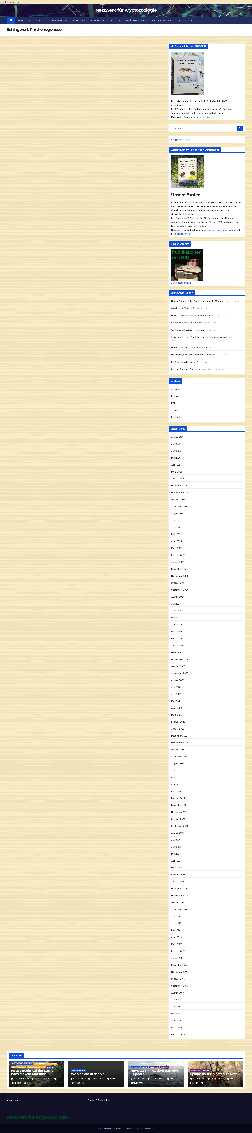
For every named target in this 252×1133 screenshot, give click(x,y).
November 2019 (179, 972)
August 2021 (177, 833)
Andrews (175, 389)
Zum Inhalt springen (10, 2)
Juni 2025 (176, 527)
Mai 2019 (175, 1013)
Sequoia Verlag (184, 234)
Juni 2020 (176, 923)
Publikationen (161, 20)
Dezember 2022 (179, 735)
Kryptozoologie (28, 20)
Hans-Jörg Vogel (43, 1079)
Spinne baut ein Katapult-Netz (186, 322)
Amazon (211, 230)
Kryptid (174, 396)
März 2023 (176, 715)
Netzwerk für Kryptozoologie (126, 10)
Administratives (78, 1070)
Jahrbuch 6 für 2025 (199, 117)
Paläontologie (135, 20)
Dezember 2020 (179, 888)
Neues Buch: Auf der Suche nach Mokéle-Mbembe (197, 301)
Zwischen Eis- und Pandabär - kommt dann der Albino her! (201, 337)
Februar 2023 (178, 722)
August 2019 (177, 992)
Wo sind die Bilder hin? (182, 308)
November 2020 (179, 895)
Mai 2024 (176, 617)
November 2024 (179, 576)
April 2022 (176, 784)
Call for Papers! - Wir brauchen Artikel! (191, 369)
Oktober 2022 (178, 749)
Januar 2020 (177, 958)
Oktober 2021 (178, 819)
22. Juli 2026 (139, 1079)
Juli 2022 (175, 770)
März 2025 (176, 548)
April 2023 (176, 708)
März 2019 (176, 1027)
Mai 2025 (175, 534)
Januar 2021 (177, 881)
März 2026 (176, 471)
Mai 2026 (176, 458)
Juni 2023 (176, 694)
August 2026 (177, 437)
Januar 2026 (177, 478)
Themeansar (149, 1128)
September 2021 (179, 826)
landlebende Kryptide (36, 1067)
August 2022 (177, 763)
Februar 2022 (178, 798)
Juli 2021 (175, 840)
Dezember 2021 (179, 805)
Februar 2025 (178, 555)
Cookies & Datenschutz (99, 1100)
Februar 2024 (178, 638)
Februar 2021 (178, 874)
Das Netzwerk (185, 20)
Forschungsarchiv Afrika (22, 1064)
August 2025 (177, 513)
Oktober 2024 (178, 583)
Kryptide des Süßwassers (45, 1064)
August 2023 (177, 680)
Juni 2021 (176, 847)
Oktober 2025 (178, 499)
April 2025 (176, 541)
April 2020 (176, 937)
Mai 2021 (175, 854)
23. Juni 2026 (199, 1079)
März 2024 (176, 631)
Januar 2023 (177, 728)
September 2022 (179, 756)
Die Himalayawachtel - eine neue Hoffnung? (193, 354)
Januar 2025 (177, 562)
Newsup (136, 1128)
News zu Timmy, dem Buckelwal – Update (155, 1072)
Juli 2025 (175, 520)
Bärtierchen (177, 417)
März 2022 (176, 791)
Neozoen (115, 20)
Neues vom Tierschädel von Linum (189, 347)
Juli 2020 (176, 916)
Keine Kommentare (20, 1083)
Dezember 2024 (179, 569)
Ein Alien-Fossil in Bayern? (184, 362)
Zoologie (97, 20)
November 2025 (179, 492)
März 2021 (176, 867)
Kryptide (78, 20)
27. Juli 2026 (79, 1079)
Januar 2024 (177, 645)
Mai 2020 (176, 930)
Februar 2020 (178, 951)
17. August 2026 (22, 1079)
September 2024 (179, 590)
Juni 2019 (176, 1006)
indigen (174, 410)
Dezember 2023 (179, 652)
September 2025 (179, 506)
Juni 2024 (176, 610)
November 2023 (179, 659)
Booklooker (222, 230)
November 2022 (179, 742)
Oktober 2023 (178, 666)
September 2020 (179, 909)
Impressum (12, 1100)
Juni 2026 (176, 451)
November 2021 (179, 812)
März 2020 (176, 944)
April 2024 (176, 624)
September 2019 (179, 985)
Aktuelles (135, 1067)
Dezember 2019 (179, 965)
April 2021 (176, 860)
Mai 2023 (175, 701)
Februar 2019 (178, 1034)
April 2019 (176, 1020)
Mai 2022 (175, 777)
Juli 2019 (175, 999)
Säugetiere (154, 1067)
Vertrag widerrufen (180, 139)
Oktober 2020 (178, 902)
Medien (50, 1067)
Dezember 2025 (179, 485)
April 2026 (176, 464)
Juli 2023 (175, 687)
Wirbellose (195, 1070)
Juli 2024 (176, 603)
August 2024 (177, 596)
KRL (173, 403)
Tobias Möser (97, 1079)
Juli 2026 (176, 444)
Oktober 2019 (178, 979)
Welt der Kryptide (56, 20)
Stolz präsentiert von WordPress (111, 1128)
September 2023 (179, 673)
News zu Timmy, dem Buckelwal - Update (192, 315)
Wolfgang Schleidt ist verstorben (187, 330)
